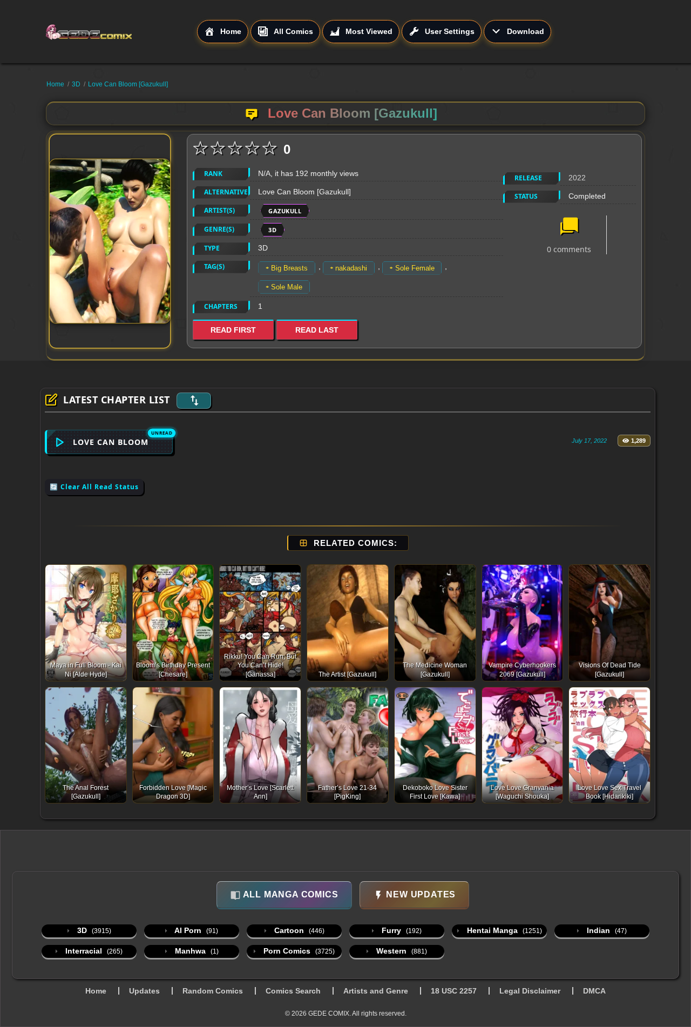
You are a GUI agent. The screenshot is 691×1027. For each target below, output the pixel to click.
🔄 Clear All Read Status (94, 486)
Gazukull (284, 211)
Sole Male (286, 287)
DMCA (594, 991)
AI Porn (195, 930)
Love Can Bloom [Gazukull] (128, 84)
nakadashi (351, 268)
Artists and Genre (375, 991)
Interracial (93, 951)
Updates (144, 991)
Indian (606, 930)
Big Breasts (289, 268)
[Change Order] (194, 401)
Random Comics (212, 991)
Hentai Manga (503, 930)
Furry (401, 930)
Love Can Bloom (110, 442)
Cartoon (298, 930)
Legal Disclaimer (529, 991)
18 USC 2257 (454, 991)
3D (76, 84)
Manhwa (196, 951)
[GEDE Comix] (121, 32)
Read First (233, 330)
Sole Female (415, 268)
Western (400, 951)
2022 (577, 177)
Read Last (316, 330)
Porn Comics (298, 951)
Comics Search (293, 991)
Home (55, 84)
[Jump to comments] (569, 227)
